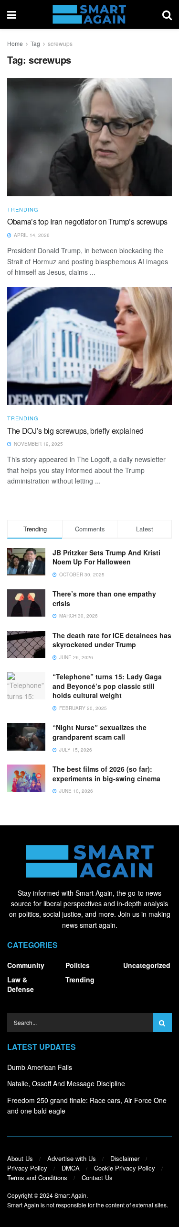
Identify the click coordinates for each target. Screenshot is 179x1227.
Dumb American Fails (39, 1067)
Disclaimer (124, 1158)
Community (25, 965)
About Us (20, 1158)
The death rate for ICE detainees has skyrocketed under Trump (112, 640)
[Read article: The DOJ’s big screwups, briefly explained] (89, 346)
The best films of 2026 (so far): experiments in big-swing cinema (106, 773)
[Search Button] (167, 14)
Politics (77, 965)
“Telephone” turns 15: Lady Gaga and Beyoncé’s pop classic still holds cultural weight (107, 686)
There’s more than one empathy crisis (104, 598)
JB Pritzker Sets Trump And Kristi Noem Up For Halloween (106, 557)
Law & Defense (20, 984)
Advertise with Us (71, 1158)
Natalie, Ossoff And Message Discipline (66, 1083)
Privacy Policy (27, 1167)
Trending (23, 209)
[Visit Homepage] (89, 14)
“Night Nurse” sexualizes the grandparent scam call (100, 732)
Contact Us (97, 1177)
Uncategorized (146, 965)
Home (15, 43)
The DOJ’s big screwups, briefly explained (75, 430)
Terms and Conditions (37, 1177)
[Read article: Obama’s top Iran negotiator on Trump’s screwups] (89, 137)
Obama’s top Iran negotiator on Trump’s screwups (87, 221)
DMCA (71, 1167)
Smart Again (70, 1195)
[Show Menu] (11, 14)
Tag (35, 43)
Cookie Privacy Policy (124, 1167)
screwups (60, 43)
